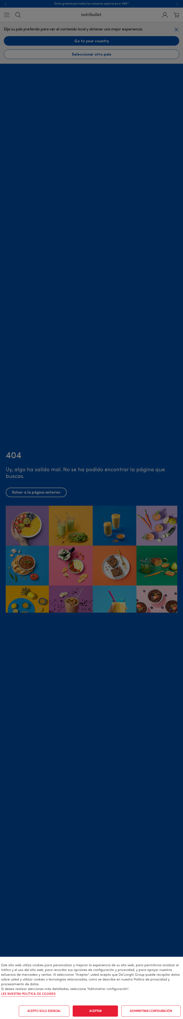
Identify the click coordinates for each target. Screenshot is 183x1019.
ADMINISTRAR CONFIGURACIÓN (151, 1011)
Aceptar (95, 1011)
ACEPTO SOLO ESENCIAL (44, 1011)
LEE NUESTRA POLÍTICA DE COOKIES (28, 994)
